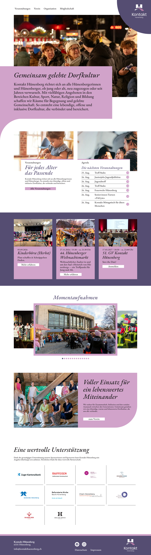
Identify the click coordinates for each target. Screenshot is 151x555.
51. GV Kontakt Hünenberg (115, 255)
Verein (37, 8)
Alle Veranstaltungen (40, 188)
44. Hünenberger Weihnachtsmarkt (74, 255)
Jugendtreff (93, 181)
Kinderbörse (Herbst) (34, 253)
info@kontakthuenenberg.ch (28, 548)
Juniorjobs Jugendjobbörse (101, 177)
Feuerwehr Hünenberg (99, 190)
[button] (128, 329)
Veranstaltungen (22, 8)
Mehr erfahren (28, 264)
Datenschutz (81, 549)
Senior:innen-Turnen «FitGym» (98, 196)
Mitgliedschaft (67, 8)
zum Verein (94, 419)
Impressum (96, 549)
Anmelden (113, 266)
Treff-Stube (93, 172)
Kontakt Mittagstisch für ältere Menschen (102, 204)
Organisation (50, 8)
